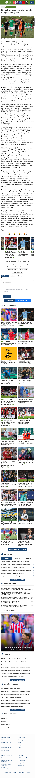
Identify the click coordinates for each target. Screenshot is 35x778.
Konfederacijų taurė (5, 768)
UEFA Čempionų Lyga (11, 261)
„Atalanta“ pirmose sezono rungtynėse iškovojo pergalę (15, 673)
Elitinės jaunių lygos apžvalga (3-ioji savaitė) (12, 706)
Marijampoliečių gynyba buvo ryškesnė (11, 664)
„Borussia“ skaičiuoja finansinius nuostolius (12, 573)
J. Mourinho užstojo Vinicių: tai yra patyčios (12, 567)
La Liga (20, 745)
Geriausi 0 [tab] (5, 276)
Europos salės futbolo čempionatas (6, 761)
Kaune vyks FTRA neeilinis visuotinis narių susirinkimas (15, 667)
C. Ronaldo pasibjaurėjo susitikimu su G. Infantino (14, 597)
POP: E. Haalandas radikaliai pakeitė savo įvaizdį (13, 592)
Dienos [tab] (7, 558)
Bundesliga (20, 742)
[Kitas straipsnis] (33, 22)
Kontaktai (6, 772)
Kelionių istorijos (5, 724)
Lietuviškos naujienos (6, 742)
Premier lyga (21, 740)
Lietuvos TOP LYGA (17, 272)
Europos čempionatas (6, 757)
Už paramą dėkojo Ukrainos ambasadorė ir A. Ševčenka (15, 700)
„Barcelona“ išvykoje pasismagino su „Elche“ (13, 588)
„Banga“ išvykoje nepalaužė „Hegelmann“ (12, 697)
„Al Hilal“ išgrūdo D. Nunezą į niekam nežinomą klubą (15, 561)
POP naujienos (4, 740)
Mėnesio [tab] (28, 558)
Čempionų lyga (21, 737)
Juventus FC (21, 765)
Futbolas (29, 772)
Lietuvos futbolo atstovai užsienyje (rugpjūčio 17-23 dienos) (16, 694)
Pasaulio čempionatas (6, 755)
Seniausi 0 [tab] (21, 276)
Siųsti (6, 296)
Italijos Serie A (23, 269)
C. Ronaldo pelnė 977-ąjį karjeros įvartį (11, 601)
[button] (2, 2)
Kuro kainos (4, 718)
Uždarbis (3, 721)
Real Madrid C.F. (22, 755)
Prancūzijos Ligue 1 (12, 269)
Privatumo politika (22, 772)
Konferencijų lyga (10, 264)
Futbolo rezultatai (5, 750)
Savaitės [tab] (17, 558)
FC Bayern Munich (22, 757)
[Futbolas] (3, 7)
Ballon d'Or (3, 745)
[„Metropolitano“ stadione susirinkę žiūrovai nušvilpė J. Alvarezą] (17, 632)
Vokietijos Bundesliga (12, 266)
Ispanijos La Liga (24, 266)
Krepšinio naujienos (6, 727)
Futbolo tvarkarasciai (6, 747)
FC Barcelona (21, 760)
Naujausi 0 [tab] (13, 276)
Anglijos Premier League (23, 264)
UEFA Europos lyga (24, 261)
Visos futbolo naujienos (17, 549)
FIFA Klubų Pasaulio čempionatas (6, 765)
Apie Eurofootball (13, 772)
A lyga (19, 747)
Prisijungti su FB (23, 300)
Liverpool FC (21, 763)
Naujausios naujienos (6, 737)
